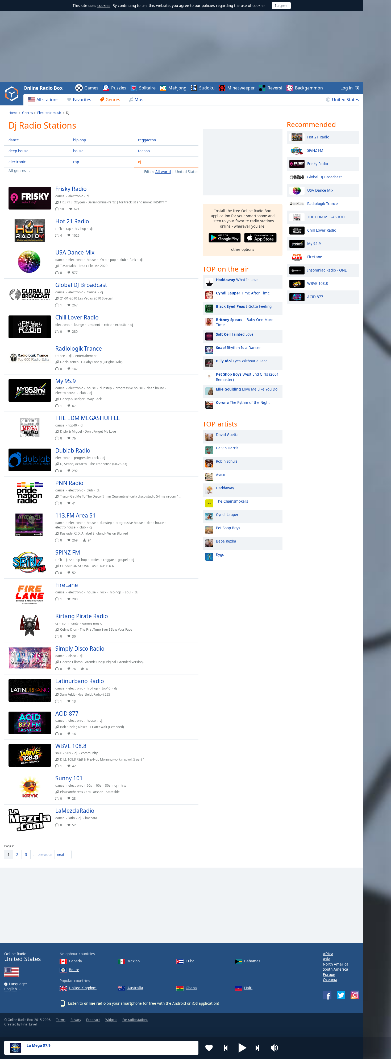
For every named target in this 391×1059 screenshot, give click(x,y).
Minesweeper (241, 88)
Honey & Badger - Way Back (81, 399)
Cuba (190, 960)
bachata (91, 818)
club (123, 259)
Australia (135, 987)
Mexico (133, 960)
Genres (113, 99)
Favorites (82, 99)
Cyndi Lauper (227, 514)
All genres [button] (17, 171)
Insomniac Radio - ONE (327, 269)
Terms (60, 1019)
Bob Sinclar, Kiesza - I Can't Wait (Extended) (92, 727)
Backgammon (309, 88)
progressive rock (86, 457)
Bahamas (252, 960)
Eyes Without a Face (242, 360)
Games (91, 88)
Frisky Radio (317, 163)
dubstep (106, 388)
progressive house (129, 388)
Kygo (220, 554)
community (70, 623)
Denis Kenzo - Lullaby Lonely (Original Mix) (91, 362)
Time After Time (243, 292)
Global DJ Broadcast (324, 176)
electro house (65, 393)
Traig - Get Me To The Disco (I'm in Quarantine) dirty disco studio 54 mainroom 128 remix (126, 496)
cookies (103, 5)
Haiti (248, 987)
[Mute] (276, 1047)
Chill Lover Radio (321, 229)
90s (68, 753)
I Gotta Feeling (244, 306)
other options (242, 249)
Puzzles (118, 88)
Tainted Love (234, 334)
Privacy (75, 1019)
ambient (94, 324)
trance (91, 292)
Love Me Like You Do (246, 389)
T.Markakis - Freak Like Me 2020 (83, 266)
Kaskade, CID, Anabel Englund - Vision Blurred (94, 533)
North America (335, 964)
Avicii (220, 474)
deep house (18, 150)
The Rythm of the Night (243, 402)
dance (14, 139)
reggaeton (147, 139)
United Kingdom (83, 987)
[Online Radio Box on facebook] (327, 995)
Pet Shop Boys (228, 527)
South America (335, 969)
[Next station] (259, 1047)
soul (128, 592)
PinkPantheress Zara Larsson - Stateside (90, 792)
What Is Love (237, 279)
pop (113, 259)
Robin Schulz (226, 461)
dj (139, 161)
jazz (69, 559)
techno (144, 150)
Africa (328, 953)
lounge (79, 324)
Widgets (111, 1019)
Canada (75, 960)
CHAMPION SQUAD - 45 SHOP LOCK (87, 566)
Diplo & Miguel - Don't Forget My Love (88, 431)
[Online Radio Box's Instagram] (355, 995)
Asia (326, 958)
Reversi (275, 88)
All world (163, 171)
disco (72, 656)
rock (103, 592)
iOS (195, 1003)
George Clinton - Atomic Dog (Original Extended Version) (102, 662)
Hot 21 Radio (318, 136)
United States (345, 99)
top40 (72, 425)
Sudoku (207, 88)
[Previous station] (225, 1047)
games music (92, 623)
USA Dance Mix (320, 189)
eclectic (120, 324)
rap (76, 161)
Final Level (29, 1024)
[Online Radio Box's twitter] (341, 995)
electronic (17, 161)
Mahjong (177, 88)
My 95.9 (314, 243)
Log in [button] (346, 88)
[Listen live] (190, 191)
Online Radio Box (42, 88)
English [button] (10, 989)
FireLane (314, 256)
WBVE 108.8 (317, 283)
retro (107, 324)
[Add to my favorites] (209, 1047)
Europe (329, 974)
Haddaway (225, 487)
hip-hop (79, 139)
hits (123, 785)
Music (141, 99)
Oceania (330, 979)
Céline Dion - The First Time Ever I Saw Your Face (96, 629)
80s (107, 785)
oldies (95, 559)
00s (98, 785)
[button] (242, 1047)
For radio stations (135, 1019)
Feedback (93, 1019)
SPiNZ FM (315, 150)
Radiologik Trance (322, 203)
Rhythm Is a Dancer (238, 347)
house (78, 150)
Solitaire (147, 88)
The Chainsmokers (232, 501)
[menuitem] (43, 99)
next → (63, 854)
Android (179, 1003)
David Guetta (227, 434)
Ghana (191, 987)
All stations (47, 99)
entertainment (86, 356)
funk (133, 259)
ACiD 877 (315, 296)
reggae (108, 559)
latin (71, 818)
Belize (74, 969)
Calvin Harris (227, 447)
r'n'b (58, 228)
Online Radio (22, 957)
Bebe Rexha (226, 541)
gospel (123, 559)
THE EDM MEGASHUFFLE (328, 216)
